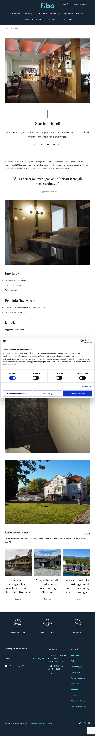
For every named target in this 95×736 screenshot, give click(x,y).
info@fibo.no (58, 666)
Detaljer (85, 386)
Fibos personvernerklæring (30, 666)
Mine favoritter (80, 4)
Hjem (6, 28)
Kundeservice (53, 673)
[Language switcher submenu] (70, 19)
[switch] (36, 378)
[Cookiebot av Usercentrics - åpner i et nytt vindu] (82, 341)
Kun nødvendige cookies (17, 393)
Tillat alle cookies (78, 393)
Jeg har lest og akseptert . (23, 666)
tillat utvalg (47, 393)
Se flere (87, 533)
